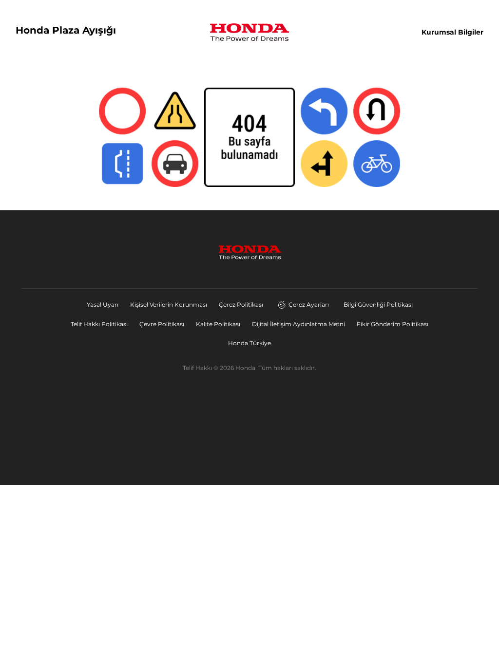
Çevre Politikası (161, 324)
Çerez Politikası (241, 304)
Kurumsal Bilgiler (452, 32)
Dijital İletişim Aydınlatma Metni (298, 324)
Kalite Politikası (218, 324)
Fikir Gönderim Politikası (392, 324)
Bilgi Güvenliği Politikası (378, 304)
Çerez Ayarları (308, 304)
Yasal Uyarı (102, 304)
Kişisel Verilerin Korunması (168, 304)
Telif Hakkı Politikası (99, 324)
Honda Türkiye (249, 343)
